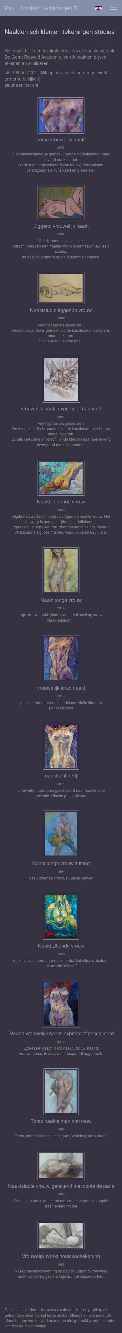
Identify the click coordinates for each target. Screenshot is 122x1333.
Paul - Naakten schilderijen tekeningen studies (47, 8)
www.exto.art (62, 1309)
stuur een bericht (21, 85)
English (98, 8)
